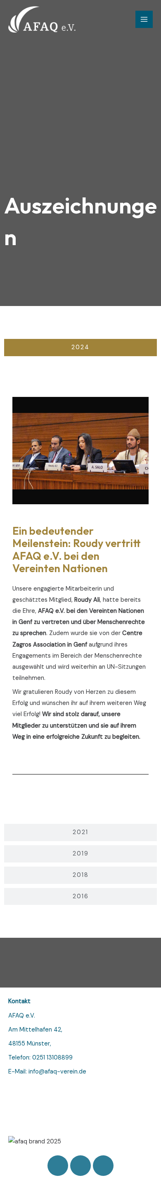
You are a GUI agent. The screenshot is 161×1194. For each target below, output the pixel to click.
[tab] (80, 347)
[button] (20, 450)
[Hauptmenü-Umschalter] (144, 19)
